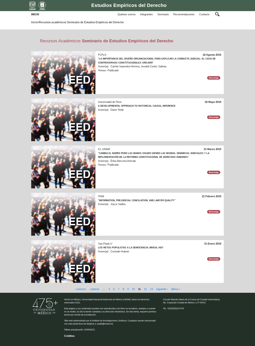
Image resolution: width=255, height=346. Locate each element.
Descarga (214, 78)
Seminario (163, 14)
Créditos (69, 335)
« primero (80, 289)
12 (145, 289)
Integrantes (146, 14)
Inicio (34, 22)
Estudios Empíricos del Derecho (129, 5)
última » (175, 289)
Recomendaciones (184, 14)
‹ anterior (94, 289)
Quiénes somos (127, 14)
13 (151, 289)
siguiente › (162, 289)
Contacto (204, 14)
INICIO (35, 14)
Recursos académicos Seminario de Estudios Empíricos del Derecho (81, 22)
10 (133, 289)
